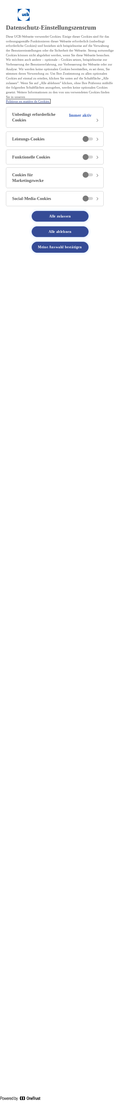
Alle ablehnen (60, 232)
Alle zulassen (60, 216)
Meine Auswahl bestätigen (60, 247)
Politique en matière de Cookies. (28, 101)
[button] (54, 117)
